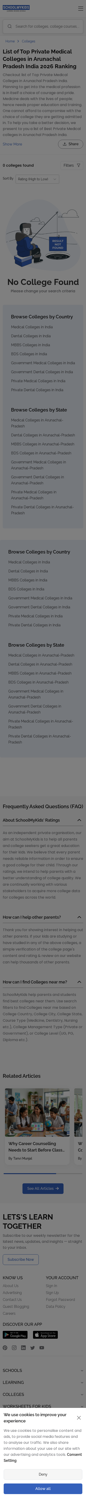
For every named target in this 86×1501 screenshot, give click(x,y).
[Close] (77, 658)
